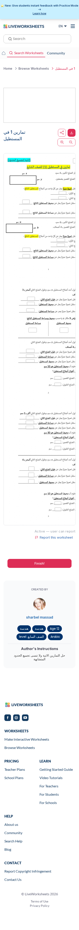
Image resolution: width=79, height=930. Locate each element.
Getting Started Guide (56, 769)
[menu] (72, 26)
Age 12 (54, 628)
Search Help (13, 841)
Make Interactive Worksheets (26, 739)
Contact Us (13, 879)
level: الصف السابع (31, 636)
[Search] (9, 38)
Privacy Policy (39, 906)
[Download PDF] (71, 133)
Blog (7, 849)
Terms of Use (39, 901)
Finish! (39, 563)
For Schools (48, 802)
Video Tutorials (51, 778)
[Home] (24, 26)
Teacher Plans (14, 769)
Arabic (55, 636)
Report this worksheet (56, 537)
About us (11, 824)
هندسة (24, 628)
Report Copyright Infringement (27, 871)
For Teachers (49, 786)
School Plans (13, 778)
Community (13, 833)
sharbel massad (39, 617)
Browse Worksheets (19, 747)
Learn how (39, 13)
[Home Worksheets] (3, 53)
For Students (49, 794)
